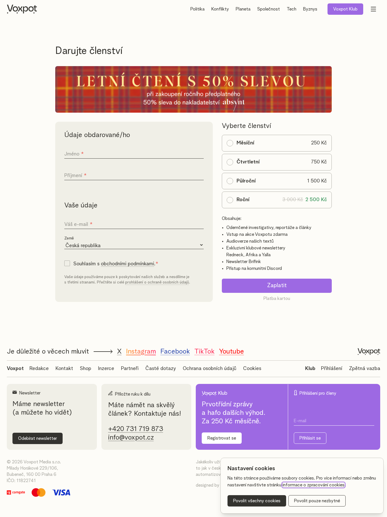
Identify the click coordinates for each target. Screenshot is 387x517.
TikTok (204, 351)
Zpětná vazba (364, 368)
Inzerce (106, 368)
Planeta (243, 9)
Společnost (268, 9)
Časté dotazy (160, 368)
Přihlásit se (310, 438)
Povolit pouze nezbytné (317, 501)
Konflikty (220, 9)
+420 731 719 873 (135, 429)
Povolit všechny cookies (256, 501)
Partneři (130, 368)
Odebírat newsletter (37, 438)
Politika (197, 9)
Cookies (252, 368)
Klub (345, 9)
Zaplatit (277, 285)
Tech (291, 9)
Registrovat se (221, 438)
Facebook (175, 351)
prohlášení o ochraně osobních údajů (157, 282)
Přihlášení (331, 368)
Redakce (39, 368)
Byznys (310, 9)
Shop (85, 368)
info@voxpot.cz (131, 437)
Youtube (231, 351)
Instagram (141, 351)
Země (69, 238)
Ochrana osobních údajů (209, 368)
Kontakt (64, 368)
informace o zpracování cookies (313, 485)
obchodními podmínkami (127, 263)
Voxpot (15, 368)
